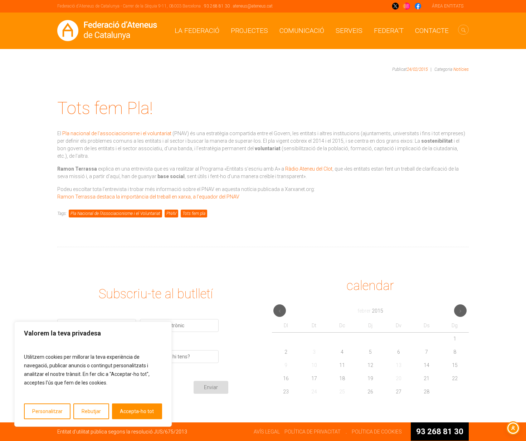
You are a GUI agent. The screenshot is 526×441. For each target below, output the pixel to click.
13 (398, 365)
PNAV (171, 213)
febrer (370, 311)
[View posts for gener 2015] (279, 310)
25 (342, 392)
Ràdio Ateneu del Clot (308, 169)
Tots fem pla (193, 213)
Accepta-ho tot (137, 411)
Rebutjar (91, 411)
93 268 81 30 (217, 6)
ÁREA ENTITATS (447, 6)
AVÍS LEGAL (267, 432)
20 (398, 378)
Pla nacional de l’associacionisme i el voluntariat (116, 133)
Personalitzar (47, 411)
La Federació (197, 30)
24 (314, 392)
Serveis (349, 30)
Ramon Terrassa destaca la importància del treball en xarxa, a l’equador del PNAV (148, 197)
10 (314, 365)
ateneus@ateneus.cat (253, 6)
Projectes (249, 30)
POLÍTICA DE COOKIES (377, 432)
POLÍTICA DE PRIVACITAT (312, 432)
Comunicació (301, 30)
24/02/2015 (417, 69)
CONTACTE (432, 30)
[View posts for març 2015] (460, 310)
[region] (93, 374)
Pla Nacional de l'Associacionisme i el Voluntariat (115, 213)
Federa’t (389, 30)
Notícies (461, 69)
